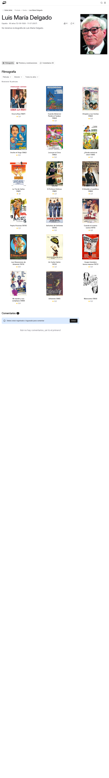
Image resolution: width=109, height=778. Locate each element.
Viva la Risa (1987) (18, 114)
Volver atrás (8, 10)
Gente (25, 10)
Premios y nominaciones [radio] (28, 63)
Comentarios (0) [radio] (48, 63)
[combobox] (7, 77)
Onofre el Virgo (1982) (18, 152)
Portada (17, 10)
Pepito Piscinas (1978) (18, 225)
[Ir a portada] (4, 2)
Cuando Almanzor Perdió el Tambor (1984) (54, 116)
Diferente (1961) (54, 299)
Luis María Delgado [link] (36, 10)
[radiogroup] (20, 63)
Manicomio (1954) (90, 299)
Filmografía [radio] (9, 63)
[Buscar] (101, 3)
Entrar (73, 321)
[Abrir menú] (104, 2)
